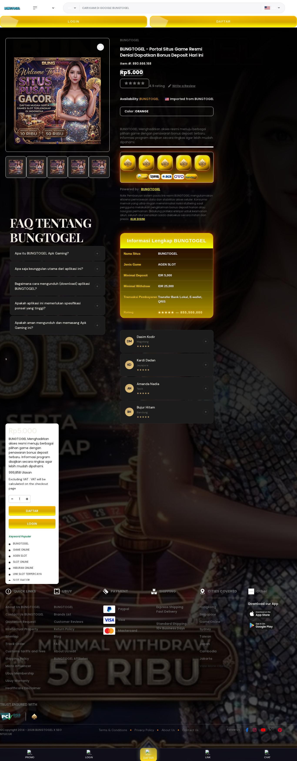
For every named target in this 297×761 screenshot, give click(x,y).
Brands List (62, 614)
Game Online (210, 622)
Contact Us (190, 730)
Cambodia (208, 651)
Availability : (130, 99)
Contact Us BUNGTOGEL (24, 614)
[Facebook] (247, 730)
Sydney (205, 629)
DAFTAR (223, 21)
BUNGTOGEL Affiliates (71, 658)
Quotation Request (20, 622)
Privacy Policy (144, 730)
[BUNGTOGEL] (12, 8)
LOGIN (73, 21)
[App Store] (261, 615)
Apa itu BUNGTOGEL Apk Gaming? (56, 253)
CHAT (267, 757)
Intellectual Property (21, 629)
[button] (100, 47)
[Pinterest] (280, 730)
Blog (57, 636)
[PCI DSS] (10, 716)
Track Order (15, 644)
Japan (205, 644)
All (70, 8)
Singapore (208, 614)
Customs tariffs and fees (25, 651)
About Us (168, 730)
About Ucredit (65, 651)
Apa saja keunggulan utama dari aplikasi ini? (56, 268)
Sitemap (11, 636)
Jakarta (206, 658)
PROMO (29, 757)
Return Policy (64, 629)
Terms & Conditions (113, 730)
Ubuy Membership (19, 673)
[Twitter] (271, 730)
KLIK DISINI (137, 219)
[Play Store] (261, 626)
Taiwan (205, 636)
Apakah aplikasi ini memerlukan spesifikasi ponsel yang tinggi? (56, 305)
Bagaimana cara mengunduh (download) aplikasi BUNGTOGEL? (56, 286)
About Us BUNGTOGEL (22, 607)
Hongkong (208, 607)
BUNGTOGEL (129, 40)
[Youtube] (263, 730)
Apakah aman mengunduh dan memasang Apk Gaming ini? (56, 325)
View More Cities (213, 666)
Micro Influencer (18, 666)
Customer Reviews (68, 622)
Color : (136, 111)
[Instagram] (254, 730)
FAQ (57, 644)
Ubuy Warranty (17, 681)
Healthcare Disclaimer (23, 688)
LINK (207, 757)
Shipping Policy (17, 658)
